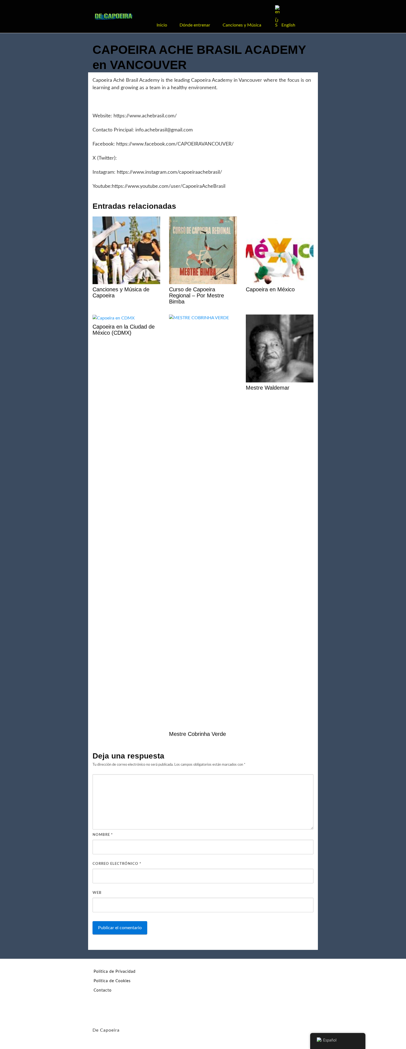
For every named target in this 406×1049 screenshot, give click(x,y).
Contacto (103, 990)
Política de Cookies (112, 981)
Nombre (103, 835)
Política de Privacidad (115, 972)
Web (97, 893)
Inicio (162, 25)
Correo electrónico (117, 864)
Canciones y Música (242, 25)
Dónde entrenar (195, 25)
